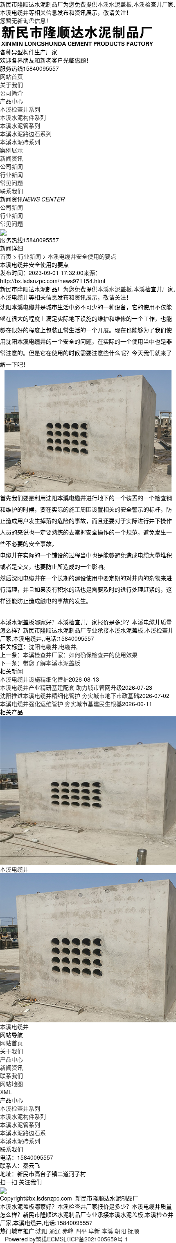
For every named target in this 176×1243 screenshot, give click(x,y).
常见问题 (11, 183)
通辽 (55, 1231)
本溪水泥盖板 (114, 4)
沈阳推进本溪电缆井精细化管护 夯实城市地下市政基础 (69, 695)
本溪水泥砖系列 (20, 142)
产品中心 (11, 101)
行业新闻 (11, 174)
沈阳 (41, 1231)
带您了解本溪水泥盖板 (51, 663)
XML (6, 1092)
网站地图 (11, 1084)
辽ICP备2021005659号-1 (95, 1239)
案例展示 (11, 150)
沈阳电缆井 (43, 646)
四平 (81, 1231)
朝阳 (120, 1231)
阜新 (94, 1231)
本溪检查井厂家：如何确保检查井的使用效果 (80, 655)
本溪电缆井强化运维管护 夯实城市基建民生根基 (61, 704)
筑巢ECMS (49, 1239)
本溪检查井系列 (20, 109)
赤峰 (68, 1231)
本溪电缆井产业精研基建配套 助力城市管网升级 (61, 687)
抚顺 (133, 1231)
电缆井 (67, 646)
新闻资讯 (11, 158)
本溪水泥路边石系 (23, 1133)
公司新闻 (11, 166)
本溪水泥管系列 (20, 125)
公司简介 (11, 93)
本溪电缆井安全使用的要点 (81, 256)
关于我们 (11, 84)
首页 (5, 256)
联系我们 (11, 191)
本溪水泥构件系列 (23, 117)
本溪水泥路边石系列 (26, 134)
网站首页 (11, 76)
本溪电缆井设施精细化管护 (34, 679)
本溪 (107, 1231)
